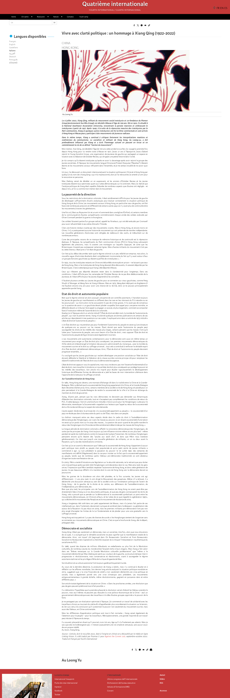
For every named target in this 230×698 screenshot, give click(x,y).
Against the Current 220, (115, 636)
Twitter (57, 694)
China (66, 43)
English (12, 44)
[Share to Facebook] (134, 25)
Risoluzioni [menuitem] (39, 18)
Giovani (110, 690)
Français (12, 41)
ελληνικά (13, 63)
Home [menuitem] (13, 17)
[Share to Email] (145, 25)
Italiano (12, 50)
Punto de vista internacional (66, 683)
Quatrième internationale (115, 4)
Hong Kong (70, 47)
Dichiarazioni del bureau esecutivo (121, 683)
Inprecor (58, 687)
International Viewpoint (64, 679)
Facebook (58, 690)
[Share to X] (138, 25)
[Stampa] (151, 649)
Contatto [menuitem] (70, 17)
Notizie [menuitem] (54, 18)
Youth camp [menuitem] (83, 17)
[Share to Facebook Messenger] (141, 25)
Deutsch (12, 56)
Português (13, 59)
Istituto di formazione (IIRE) (118, 687)
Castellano (13, 47)
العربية (12, 53)
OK (54, 22)
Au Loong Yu (67, 114)
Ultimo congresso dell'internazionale (122, 679)
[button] (149, 25)
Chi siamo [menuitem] (23, 18)
